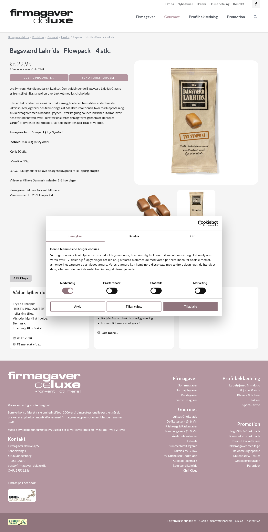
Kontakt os (253, 520)
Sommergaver (187, 385)
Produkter (38, 37)
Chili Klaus (190, 470)
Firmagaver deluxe (18, 37)
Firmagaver (145, 17)
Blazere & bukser (248, 395)
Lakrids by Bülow (185, 451)
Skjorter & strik (250, 390)
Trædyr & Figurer (185, 400)
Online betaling (220, 4)
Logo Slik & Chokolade (245, 431)
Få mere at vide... (29, 344)
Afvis (77, 306)
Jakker (255, 400)
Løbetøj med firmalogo (244, 385)
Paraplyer (253, 465)
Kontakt (238, 4)
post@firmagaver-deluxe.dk (27, 465)
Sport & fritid (251, 405)
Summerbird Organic (183, 446)
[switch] (107, 291)
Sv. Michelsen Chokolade (180, 455)
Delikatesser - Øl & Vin (182, 421)
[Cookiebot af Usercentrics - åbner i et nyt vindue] (201, 223)
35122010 (18, 460)
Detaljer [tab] (134, 236)
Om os (169, 4)
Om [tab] (192, 236)
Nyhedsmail (185, 4)
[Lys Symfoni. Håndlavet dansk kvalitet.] (153, 209)
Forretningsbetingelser (182, 520)
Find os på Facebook (22, 483)
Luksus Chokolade (185, 416)
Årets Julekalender (184, 436)
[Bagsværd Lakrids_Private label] (196, 209)
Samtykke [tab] (75, 236)
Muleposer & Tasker (246, 455)
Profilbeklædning (203, 17)
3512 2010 (24, 338)
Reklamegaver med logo (244, 446)
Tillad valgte (134, 306)
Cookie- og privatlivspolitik (215, 520)
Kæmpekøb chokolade (244, 436)
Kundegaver (189, 395)
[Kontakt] (256, 4)
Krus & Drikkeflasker (246, 441)
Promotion (236, 17)
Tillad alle (190, 306)
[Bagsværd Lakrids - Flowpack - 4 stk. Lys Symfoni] (196, 122)
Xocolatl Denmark (185, 460)
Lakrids (65, 37)
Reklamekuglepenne (246, 451)
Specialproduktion (247, 460)
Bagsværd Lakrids (185, 465)
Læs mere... (109, 332)
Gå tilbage (22, 278)
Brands (201, 4)
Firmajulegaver (187, 390)
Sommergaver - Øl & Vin (181, 431)
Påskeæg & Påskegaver (181, 426)
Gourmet (172, 17)
